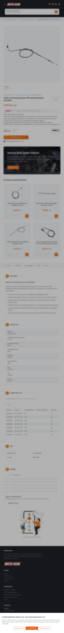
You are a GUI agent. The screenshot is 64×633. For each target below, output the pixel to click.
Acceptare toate (32, 628)
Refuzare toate (19, 628)
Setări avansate (45, 628)
